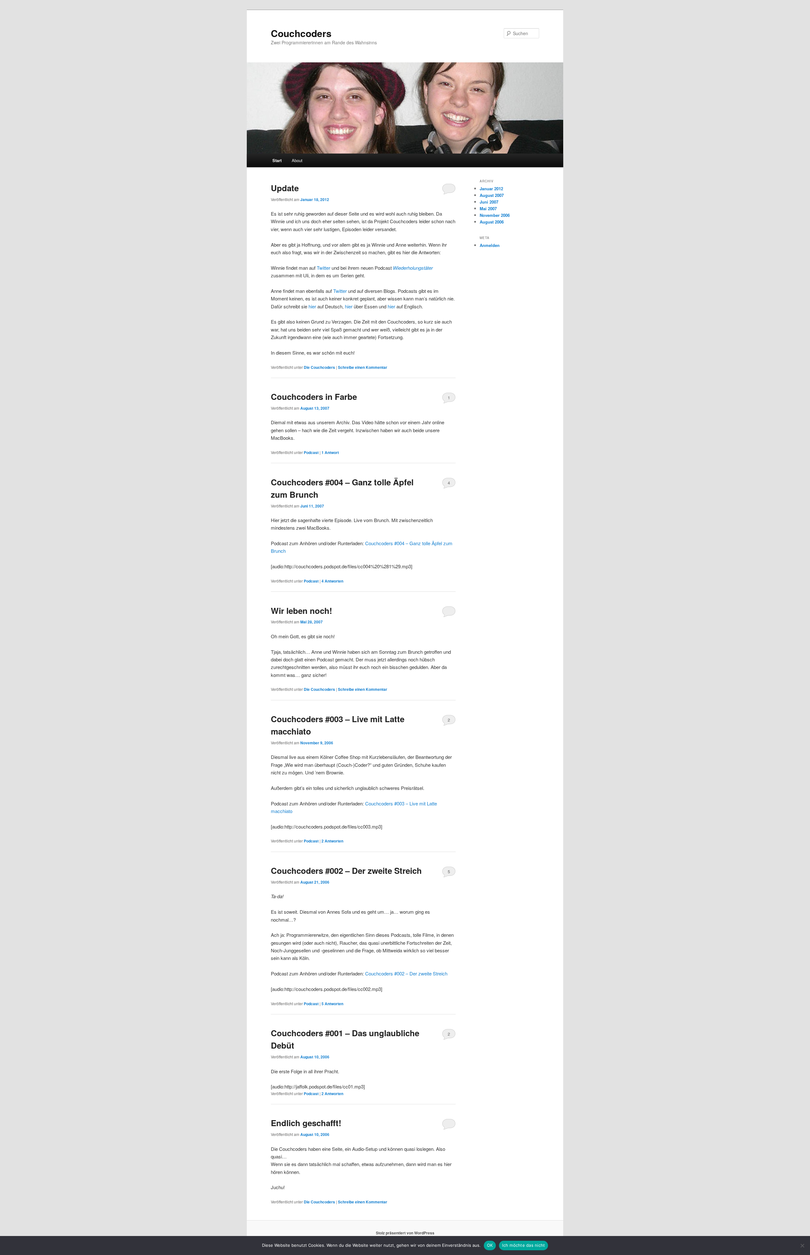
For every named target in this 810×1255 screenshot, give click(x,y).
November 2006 (495, 215)
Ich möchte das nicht (523, 1245)
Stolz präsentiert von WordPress (405, 1233)
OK (490, 1245)
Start (277, 160)
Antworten (332, 581)
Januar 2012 (491, 189)
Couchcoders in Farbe (314, 396)
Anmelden (490, 245)
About (297, 160)
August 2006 (492, 222)
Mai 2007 (488, 208)
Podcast (311, 452)
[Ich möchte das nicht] (802, 1245)
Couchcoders (301, 33)
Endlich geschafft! (306, 1123)
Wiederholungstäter (413, 267)
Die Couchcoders (319, 367)
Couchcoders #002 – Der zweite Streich (346, 870)
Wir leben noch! (301, 610)
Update (285, 188)
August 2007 (492, 195)
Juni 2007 (489, 202)
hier (312, 306)
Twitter (323, 267)
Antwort (330, 452)
